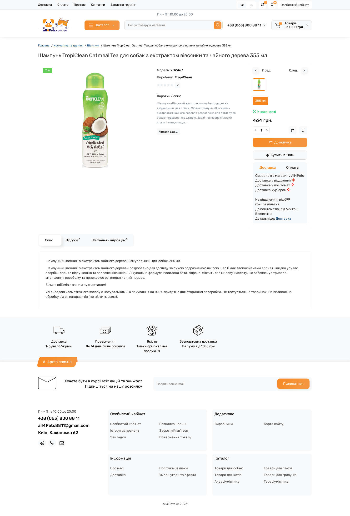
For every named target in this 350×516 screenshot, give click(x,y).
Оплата (62, 4)
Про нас (79, 4)
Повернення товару (175, 437)
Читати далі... (168, 131)
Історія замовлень (124, 431)
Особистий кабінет (295, 5)
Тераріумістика (276, 482)
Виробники (224, 424)
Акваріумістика (227, 482)
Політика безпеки (173, 468)
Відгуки (73, 240)
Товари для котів (228, 475)
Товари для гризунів (280, 475)
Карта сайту (274, 424)
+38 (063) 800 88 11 (244, 25)
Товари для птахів (278, 468)
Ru (251, 5)
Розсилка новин (172, 424)
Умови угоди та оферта (177, 475)
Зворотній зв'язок (173, 431)
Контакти (98, 4)
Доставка (45, 4)
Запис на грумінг (123, 4)
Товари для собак (229, 468)
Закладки (118, 437)
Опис (49, 240)
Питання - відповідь (110, 240)
